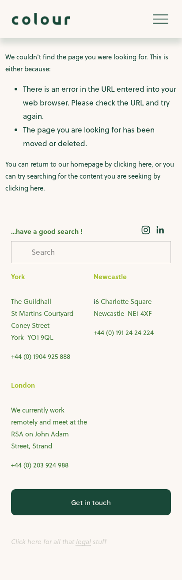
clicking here (133, 164)
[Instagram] (145, 230)
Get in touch (91, 502)
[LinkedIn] (159, 230)
